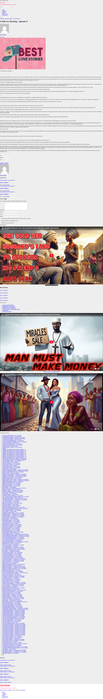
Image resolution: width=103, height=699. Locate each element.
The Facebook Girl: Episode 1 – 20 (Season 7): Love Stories (13, 632)
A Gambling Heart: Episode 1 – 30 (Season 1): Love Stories (13, 437)
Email (1, 214)
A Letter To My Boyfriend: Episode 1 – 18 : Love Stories (13, 440)
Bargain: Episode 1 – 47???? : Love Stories (10, 472)
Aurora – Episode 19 (4, 297)
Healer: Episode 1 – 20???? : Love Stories (10, 523)
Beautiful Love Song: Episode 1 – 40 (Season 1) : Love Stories (14, 474)
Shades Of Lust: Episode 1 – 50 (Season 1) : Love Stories (13, 597)
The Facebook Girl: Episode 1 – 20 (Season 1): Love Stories (13, 624)
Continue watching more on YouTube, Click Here (51, 371)
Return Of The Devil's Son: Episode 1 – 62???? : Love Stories (14, 589)
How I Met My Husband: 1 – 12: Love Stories (11, 530)
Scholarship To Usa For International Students (11, 309)
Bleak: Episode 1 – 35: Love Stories (9, 486)
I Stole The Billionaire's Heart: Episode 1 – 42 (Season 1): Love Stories (15, 536)
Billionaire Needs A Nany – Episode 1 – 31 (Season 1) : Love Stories (15, 479)
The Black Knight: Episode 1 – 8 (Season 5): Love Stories (13, 614)
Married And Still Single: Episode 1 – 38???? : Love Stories (13, 564)
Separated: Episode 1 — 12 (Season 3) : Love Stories (12, 596)
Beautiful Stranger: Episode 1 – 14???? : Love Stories (12, 477)
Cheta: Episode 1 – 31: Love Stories (9, 493)
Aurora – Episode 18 (4, 194)
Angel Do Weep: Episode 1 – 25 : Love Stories (11, 464)
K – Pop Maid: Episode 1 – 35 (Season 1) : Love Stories (13, 546)
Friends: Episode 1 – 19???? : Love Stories (10, 519)
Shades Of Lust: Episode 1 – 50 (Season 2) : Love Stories (13, 598)
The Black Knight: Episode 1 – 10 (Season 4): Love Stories (13, 611)
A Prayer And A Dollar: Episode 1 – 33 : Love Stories (12, 443)
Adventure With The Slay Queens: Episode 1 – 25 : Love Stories (14, 458)
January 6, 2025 (3, 664)
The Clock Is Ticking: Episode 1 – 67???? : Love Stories (13, 618)
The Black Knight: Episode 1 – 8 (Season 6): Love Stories (13, 615)
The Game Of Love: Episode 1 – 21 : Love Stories (11, 636)
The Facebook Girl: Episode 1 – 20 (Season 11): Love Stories (14, 626)
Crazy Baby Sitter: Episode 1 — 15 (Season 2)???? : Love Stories (14, 499)
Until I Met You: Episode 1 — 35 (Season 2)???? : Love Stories (14, 651)
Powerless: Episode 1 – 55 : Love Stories (10, 586)
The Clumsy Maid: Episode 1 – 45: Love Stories (11, 619)
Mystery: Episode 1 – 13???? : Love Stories (10, 581)
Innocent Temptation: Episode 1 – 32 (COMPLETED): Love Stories (15, 541)
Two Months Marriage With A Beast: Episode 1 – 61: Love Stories (14, 646)
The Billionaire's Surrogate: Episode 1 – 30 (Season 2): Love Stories (15, 608)
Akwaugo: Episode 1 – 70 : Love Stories (10, 462)
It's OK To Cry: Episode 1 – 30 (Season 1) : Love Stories (13, 544)
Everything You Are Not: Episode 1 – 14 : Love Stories (12, 516)
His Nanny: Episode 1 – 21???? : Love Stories (11, 528)
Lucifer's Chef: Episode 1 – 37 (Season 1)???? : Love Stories (13, 558)
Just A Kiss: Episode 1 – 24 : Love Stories (10, 545)
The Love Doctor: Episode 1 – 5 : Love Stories (11, 638)
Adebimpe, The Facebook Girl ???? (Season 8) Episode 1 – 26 (14, 456)
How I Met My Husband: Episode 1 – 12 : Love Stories (12, 531)
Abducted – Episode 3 (4, 162)
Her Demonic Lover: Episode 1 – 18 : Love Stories (12, 524)
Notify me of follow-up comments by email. (9, 220)
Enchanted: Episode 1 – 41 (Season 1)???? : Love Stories (13, 513)
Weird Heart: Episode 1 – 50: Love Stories (10, 653)
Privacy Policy (5, 14)
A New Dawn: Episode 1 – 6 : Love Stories (10, 442)
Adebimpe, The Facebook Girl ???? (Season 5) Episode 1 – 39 (14, 453)
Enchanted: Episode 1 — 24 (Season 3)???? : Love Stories (13, 515)
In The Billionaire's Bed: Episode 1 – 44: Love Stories (12, 539)
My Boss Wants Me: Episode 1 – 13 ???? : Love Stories (12, 571)
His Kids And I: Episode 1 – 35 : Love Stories (11, 527)
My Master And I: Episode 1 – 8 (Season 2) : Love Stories (13, 577)
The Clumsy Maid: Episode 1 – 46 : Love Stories (11, 620)
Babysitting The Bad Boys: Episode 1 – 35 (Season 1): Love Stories (15, 470)
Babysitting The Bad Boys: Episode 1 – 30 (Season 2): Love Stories (15, 469)
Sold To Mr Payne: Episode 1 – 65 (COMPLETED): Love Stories (14, 601)
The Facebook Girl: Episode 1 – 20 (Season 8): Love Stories (13, 633)
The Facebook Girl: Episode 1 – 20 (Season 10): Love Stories (14, 625)
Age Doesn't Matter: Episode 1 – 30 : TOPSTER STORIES (13, 460)
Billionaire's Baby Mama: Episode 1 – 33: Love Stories (12, 481)
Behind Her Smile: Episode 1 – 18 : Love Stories (11, 478)
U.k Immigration (5, 310)
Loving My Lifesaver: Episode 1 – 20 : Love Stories (12, 556)
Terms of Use (4, 15)
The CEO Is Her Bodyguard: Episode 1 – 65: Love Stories (13, 617)
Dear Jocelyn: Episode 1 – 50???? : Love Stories (11, 505)
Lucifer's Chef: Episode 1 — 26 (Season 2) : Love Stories (13, 559)
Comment (2, 209)
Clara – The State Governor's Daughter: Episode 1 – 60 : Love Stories (15, 496)
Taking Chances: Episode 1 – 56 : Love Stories (11, 602)
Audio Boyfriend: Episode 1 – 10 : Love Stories (11, 467)
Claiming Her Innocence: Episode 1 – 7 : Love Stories (12, 495)
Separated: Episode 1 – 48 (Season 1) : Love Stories (12, 594)
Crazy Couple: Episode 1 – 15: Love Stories (10, 501)
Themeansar (23, 690)
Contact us (4, 12)
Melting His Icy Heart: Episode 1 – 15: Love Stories (12, 570)
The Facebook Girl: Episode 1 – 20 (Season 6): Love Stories (13, 631)
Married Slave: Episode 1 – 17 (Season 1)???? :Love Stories (13, 566)
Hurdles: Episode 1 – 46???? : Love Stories (10, 533)
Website (1, 216)
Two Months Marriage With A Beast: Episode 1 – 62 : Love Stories (15, 647)
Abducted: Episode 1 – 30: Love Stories (9, 446)
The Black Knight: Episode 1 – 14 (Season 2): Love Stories (13, 613)
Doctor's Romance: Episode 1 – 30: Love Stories (11, 509)
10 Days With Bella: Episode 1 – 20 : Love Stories (11, 435)
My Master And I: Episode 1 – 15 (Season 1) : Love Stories (13, 575)
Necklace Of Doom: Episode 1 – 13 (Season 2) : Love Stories (14, 583)
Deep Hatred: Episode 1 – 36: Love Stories (10, 506)
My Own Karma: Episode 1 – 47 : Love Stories (11, 579)
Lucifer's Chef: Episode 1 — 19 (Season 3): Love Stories (13, 560)
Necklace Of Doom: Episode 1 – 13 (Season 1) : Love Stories (14, 582)
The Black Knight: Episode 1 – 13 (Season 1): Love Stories (13, 612)
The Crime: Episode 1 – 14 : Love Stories (10, 622)
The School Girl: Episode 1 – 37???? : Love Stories (12, 642)
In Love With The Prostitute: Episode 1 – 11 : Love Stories (13, 538)
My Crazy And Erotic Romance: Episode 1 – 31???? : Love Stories (15, 572)
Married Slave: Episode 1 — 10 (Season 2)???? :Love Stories (13, 567)
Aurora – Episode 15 (4, 182)
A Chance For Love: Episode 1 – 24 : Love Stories (12, 436)
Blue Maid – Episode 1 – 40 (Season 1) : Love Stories (12, 490)
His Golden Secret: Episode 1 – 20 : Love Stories (11, 525)
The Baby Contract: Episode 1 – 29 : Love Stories (11, 603)
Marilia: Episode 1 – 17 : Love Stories (9, 563)
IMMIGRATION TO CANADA (8, 306)
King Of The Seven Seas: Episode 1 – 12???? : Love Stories (13, 549)
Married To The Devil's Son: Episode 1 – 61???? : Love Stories (14, 568)
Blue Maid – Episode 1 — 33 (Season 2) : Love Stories (12, 491)
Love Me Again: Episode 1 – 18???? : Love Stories (12, 554)
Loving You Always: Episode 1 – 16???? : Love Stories (12, 557)
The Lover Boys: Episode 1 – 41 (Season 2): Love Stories (13, 639)
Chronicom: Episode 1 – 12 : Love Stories (10, 494)
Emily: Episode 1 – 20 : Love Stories (9, 511)
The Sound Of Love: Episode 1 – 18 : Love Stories (12, 644)
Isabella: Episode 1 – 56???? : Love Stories (10, 543)
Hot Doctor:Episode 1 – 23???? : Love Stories (11, 529)
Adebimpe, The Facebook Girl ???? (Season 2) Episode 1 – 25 (14, 450)
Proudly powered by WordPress (6, 690)
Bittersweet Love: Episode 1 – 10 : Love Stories (11, 484)
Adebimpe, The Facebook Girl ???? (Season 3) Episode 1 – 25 (14, 451)
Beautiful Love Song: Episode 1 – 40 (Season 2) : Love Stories (14, 475)
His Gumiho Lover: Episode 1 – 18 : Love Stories (11, 526)
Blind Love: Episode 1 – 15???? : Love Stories (11, 489)
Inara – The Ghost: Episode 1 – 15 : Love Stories (11, 540)
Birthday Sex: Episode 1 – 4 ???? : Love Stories (11, 483)
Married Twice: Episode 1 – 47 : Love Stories (11, 569)
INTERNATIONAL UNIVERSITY (9, 308)
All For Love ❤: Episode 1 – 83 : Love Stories (11, 463)
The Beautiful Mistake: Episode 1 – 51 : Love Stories (12, 607)
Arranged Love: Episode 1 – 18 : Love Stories (11, 466)
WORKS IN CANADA (7, 311)
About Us (4, 10)
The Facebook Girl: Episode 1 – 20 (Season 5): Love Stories (13, 630)
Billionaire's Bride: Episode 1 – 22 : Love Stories (11, 482)
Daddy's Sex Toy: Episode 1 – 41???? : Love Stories (12, 502)
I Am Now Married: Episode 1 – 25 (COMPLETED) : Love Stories (15, 534)
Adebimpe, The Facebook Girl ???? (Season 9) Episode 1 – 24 (14, 457)
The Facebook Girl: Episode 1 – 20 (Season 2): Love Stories (13, 627)
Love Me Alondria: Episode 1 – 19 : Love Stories (11, 555)
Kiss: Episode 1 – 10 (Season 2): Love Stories (11, 550)
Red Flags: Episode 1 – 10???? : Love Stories (10, 588)
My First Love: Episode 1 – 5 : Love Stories (10, 573)
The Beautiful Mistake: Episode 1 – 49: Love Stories (12, 605)
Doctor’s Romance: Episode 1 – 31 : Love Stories (11, 510)
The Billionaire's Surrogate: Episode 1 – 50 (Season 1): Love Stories (15, 609)
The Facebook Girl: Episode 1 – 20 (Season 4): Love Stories (13, 629)
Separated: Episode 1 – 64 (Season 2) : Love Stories (12, 595)
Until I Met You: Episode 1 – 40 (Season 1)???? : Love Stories (14, 649)
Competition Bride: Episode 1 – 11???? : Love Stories (12, 497)
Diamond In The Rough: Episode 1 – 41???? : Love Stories (13, 507)
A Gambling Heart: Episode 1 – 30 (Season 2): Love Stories (13, 438)
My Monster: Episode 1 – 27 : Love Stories (10, 578)
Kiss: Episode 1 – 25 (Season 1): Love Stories (11, 551)
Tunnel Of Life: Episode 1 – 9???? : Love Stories (11, 645)
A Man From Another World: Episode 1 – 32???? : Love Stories (14, 441)
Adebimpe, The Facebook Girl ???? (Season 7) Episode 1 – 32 (14, 455)
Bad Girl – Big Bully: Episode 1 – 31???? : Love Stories (13, 471)
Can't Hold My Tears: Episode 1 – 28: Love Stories (12, 492)
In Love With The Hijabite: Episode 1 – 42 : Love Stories (13, 537)
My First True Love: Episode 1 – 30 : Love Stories (11, 574)
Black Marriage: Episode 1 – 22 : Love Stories (11, 485)
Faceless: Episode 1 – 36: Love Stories (9, 518)
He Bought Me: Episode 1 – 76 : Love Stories (11, 520)
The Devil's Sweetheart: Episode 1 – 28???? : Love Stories (13, 623)
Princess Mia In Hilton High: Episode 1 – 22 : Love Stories (13, 587)
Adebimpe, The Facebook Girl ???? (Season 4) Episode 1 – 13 (14, 452)
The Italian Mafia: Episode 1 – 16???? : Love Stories (12, 637)
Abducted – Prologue (4, 163)
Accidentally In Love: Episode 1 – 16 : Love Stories (12, 447)
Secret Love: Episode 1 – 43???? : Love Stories (11, 593)
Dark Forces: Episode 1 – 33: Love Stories (10, 504)
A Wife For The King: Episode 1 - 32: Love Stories (10, 18)
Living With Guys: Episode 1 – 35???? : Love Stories (12, 552)
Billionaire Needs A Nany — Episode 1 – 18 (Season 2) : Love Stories (15, 480)
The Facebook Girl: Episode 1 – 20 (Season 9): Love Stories (13, 634)
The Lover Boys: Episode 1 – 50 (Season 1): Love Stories (13, 640)
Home (3, 9)
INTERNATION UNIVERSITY (8, 307)
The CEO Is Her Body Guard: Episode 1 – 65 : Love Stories (13, 616)
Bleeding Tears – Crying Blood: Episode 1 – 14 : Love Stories (14, 487)
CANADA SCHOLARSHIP (7, 305)
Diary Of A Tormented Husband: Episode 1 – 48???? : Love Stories (15, 508)
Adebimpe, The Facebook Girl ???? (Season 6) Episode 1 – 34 (14, 454)
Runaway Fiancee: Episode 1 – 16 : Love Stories (11, 592)
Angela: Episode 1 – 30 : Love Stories (9, 465)
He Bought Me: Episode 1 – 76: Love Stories (10, 521)
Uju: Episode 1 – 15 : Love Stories (8, 648)
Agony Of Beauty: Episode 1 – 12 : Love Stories (11, 461)
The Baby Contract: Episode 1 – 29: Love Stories (11, 604)
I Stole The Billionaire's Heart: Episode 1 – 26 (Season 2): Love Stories (15, 535)
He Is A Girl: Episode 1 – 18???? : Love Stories (11, 522)
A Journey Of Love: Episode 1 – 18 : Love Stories (11, 439)
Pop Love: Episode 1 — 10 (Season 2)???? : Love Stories (13, 585)
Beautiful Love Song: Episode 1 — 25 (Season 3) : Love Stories (14, 476)
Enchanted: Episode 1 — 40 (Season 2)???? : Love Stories (13, 514)
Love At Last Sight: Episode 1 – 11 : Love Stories (11, 553)
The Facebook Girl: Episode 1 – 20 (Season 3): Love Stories (13, 628)
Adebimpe (4, 448)
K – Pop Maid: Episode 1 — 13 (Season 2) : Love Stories (13, 548)
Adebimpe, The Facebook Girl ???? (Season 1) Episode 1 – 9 (14, 449)
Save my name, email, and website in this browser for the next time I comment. (16, 218)
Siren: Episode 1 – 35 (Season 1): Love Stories (11, 599)
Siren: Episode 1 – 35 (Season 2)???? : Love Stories (12, 600)
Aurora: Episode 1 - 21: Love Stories (7, 180)
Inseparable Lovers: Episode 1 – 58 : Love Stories (11, 542)
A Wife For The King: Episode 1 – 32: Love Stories (12, 445)
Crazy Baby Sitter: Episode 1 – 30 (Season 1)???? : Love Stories (14, 498)
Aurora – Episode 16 (4, 188)
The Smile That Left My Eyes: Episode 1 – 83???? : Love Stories (14, 643)
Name (1, 211)
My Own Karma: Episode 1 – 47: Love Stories (11, 580)
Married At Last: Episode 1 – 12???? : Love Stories (12, 565)
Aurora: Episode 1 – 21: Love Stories (9, 468)
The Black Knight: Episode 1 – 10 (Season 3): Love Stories (13, 610)
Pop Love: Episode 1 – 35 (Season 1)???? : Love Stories (13, 584)
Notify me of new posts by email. (7, 222)
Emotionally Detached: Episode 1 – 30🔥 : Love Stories (13, 512)
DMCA (3, 13)
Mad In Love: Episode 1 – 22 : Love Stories (10, 562)
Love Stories (2, 2)
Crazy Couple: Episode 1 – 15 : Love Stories (10, 500)
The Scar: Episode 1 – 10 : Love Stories (9, 641)
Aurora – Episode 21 (4, 300)
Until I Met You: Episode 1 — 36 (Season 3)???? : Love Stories (14, 652)
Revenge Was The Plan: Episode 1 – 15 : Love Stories (12, 590)
